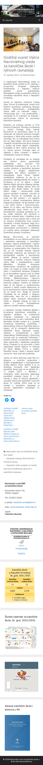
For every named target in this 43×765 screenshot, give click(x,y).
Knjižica (21, 553)
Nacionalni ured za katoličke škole (21, 451)
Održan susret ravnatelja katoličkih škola (29, 410)
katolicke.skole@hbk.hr (24, 502)
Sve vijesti (8, 455)
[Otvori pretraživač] (39, 20)
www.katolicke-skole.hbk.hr (23, 507)
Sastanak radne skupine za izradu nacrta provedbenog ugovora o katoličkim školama (20, 468)
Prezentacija (21, 548)
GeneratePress (25, 761)
